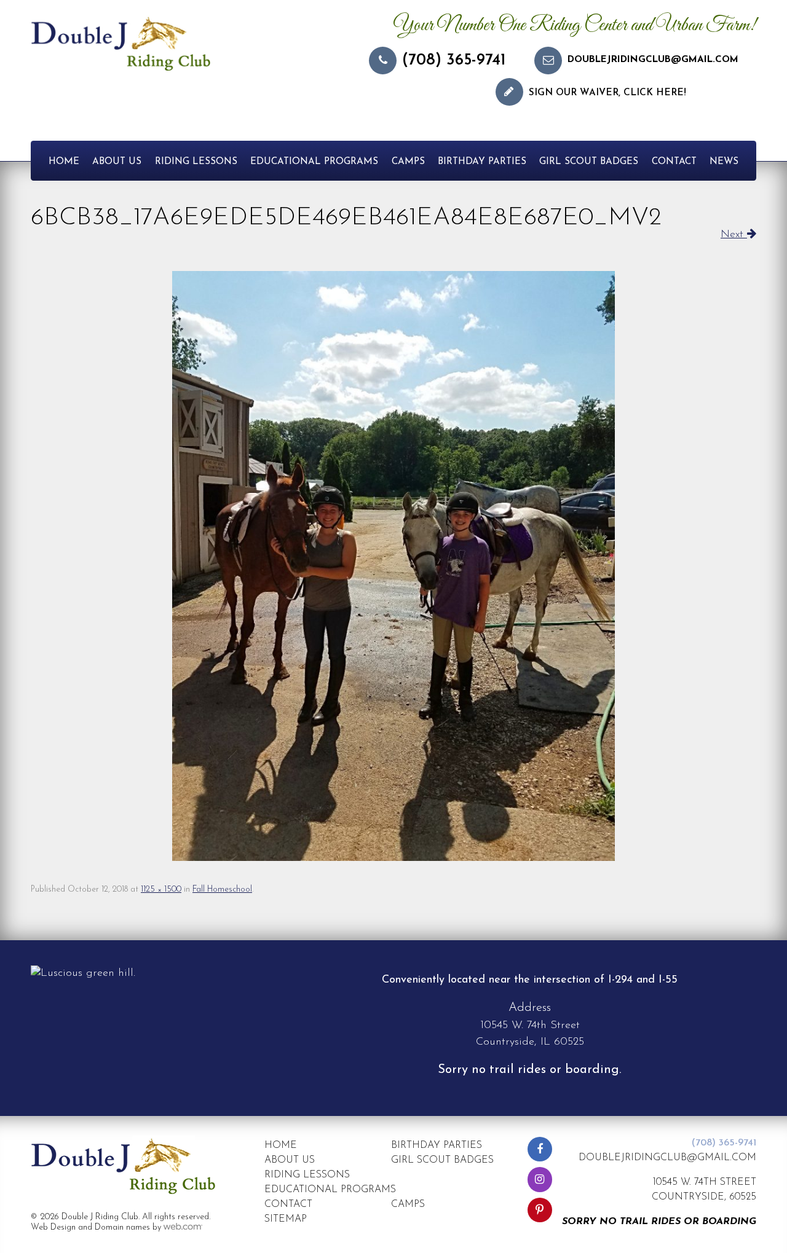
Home (64, 162)
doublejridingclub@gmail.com (653, 60)
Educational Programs (314, 162)
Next (734, 234)
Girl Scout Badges (588, 162)
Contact (674, 162)
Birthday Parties (482, 162)
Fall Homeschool (222, 890)
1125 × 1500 (161, 890)
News (724, 162)
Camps (408, 162)
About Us (116, 162)
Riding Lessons (196, 162)
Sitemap (285, 1219)
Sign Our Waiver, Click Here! (607, 93)
